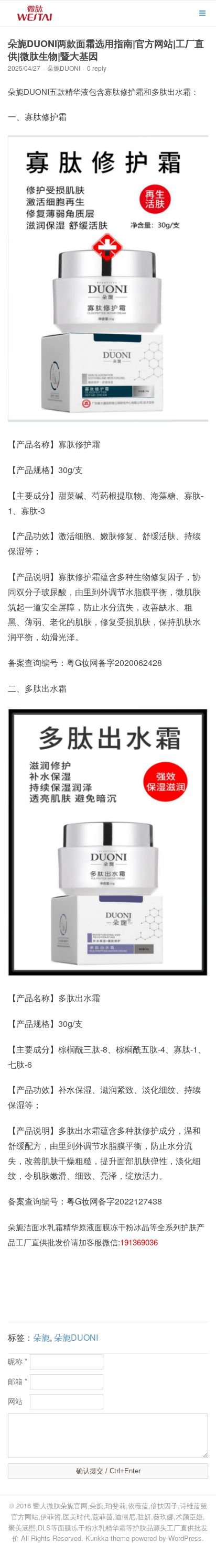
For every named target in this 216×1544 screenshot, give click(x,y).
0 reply (96, 67)
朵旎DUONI (63, 67)
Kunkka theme (107, 1538)
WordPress (185, 1538)
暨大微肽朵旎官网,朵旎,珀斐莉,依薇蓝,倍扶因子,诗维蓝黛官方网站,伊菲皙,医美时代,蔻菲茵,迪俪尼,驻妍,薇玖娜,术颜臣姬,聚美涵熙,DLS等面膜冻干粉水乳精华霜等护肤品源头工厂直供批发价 (108, 1522)
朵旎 (41, 1337)
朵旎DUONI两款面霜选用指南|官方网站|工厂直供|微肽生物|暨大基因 (106, 50)
